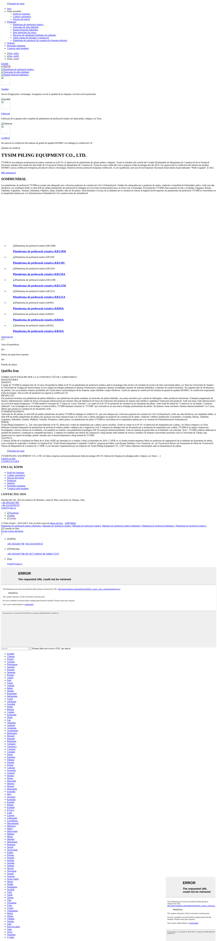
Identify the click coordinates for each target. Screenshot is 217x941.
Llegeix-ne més (8, 458)
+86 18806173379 (50, 554)
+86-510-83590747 (10, 505)
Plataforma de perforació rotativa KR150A (39, 274)
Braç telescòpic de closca (24, 32)
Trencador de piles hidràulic (26, 27)
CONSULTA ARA (10, 461)
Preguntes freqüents (16, 45)
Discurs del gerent (21, 19)
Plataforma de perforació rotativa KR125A (39, 297)
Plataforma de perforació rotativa (28, 24)
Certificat (5, 138)
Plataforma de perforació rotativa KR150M (39, 251)
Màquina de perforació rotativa (57, 526)
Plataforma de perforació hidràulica (158, 526)
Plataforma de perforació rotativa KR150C (39, 262)
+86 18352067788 (10, 502)
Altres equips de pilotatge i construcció (31, 38)
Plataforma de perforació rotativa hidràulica (21, 526)
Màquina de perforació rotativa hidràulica (121, 526)
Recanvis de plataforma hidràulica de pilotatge (34, 35)
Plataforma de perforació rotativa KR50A (38, 331)
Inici (9, 8)
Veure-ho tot (7, 337)
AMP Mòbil (70, 523)
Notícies (11, 43)
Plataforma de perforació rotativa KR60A (38, 319)
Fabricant (5, 113)
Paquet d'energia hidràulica (25, 30)
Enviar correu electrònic (12, 531)
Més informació (8, 172)
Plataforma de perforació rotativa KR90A (38, 308)
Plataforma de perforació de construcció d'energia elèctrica (40, 40)
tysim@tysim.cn (8, 508)
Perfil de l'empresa (21, 14)
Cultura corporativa (22, 16)
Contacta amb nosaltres (18, 48)
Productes (11, 22)
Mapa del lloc (56, 523)
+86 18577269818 (33, 554)
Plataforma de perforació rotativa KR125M (39, 285)
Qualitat (5, 89)
